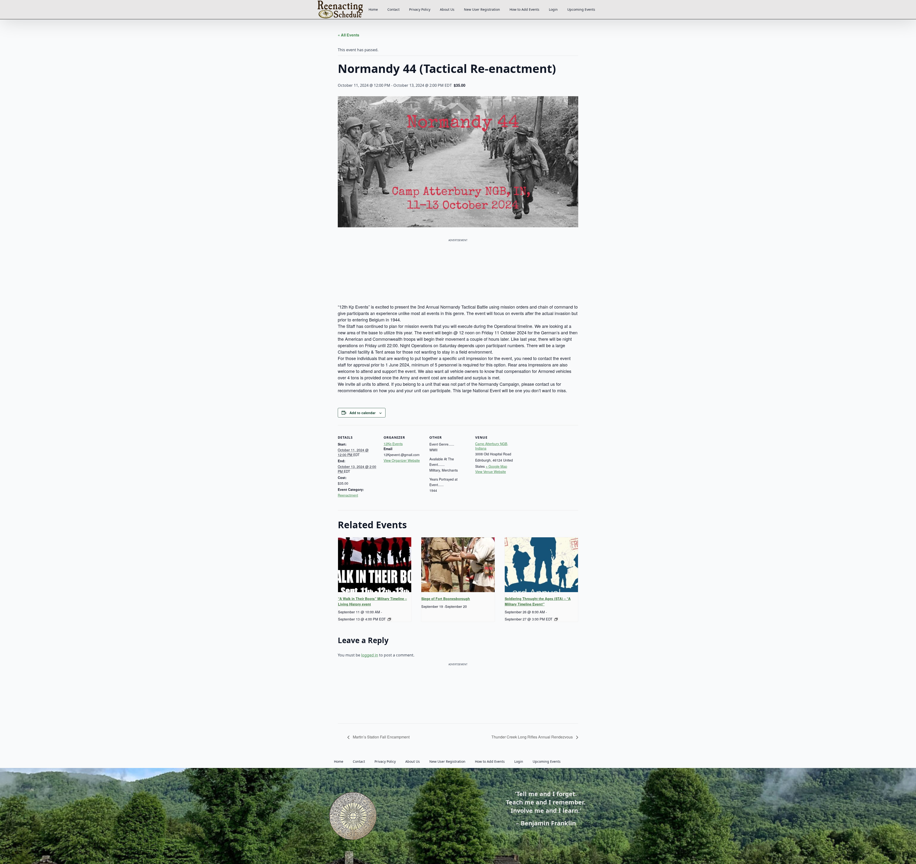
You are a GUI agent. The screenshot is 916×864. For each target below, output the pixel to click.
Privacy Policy (419, 9)
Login (553, 9)
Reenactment (348, 495)
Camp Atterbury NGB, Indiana (491, 446)
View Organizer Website (402, 460)
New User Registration (482, 9)
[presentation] (374, 564)
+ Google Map (496, 466)
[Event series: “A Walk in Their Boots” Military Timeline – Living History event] (389, 619)
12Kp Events (393, 443)
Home (373, 9)
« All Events (348, 35)
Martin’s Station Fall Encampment (381, 737)
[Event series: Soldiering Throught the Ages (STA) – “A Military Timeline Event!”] (556, 619)
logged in (369, 655)
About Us (447, 9)
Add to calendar (362, 412)
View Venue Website (490, 471)
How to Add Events (524, 9)
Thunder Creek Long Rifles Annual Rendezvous (532, 737)
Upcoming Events (581, 9)
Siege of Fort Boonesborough (445, 598)
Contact (393, 9)
